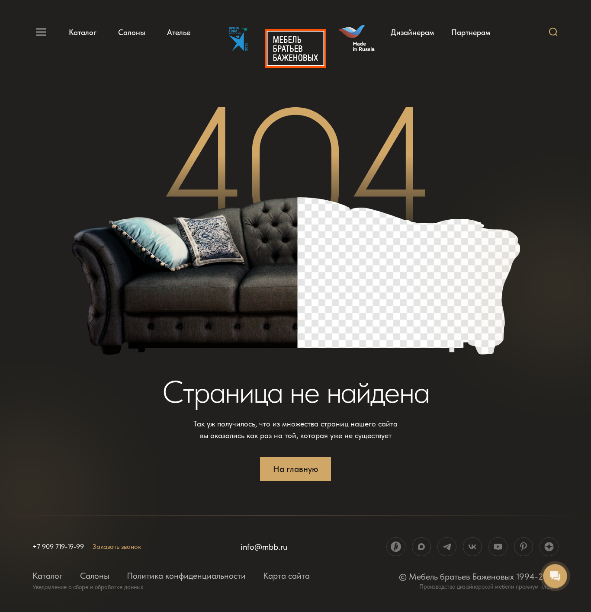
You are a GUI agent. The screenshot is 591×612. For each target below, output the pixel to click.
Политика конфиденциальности (186, 575)
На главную (295, 469)
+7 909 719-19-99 (58, 546)
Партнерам (470, 32)
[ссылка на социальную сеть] (396, 547)
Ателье (178, 32)
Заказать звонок (117, 546)
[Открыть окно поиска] (553, 32)
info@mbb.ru (264, 546)
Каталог (82, 32)
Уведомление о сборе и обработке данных (87, 586)
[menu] (39, 32)
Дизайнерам (412, 32)
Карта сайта (286, 575)
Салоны (131, 32)
